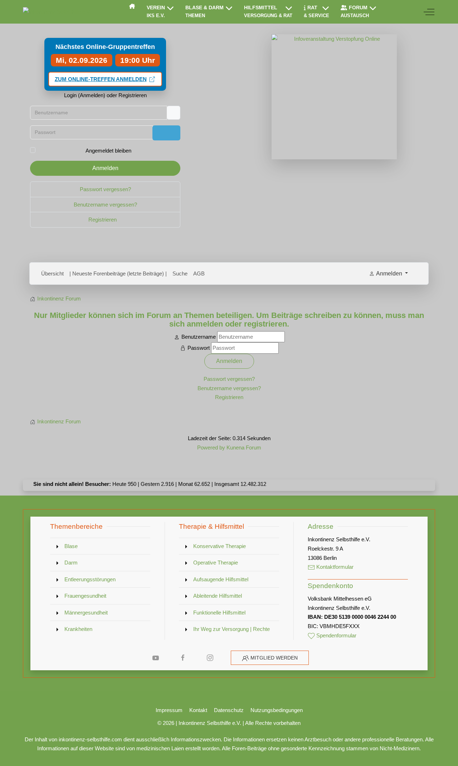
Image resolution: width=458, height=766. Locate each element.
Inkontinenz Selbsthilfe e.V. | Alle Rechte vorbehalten (240, 723)
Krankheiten (78, 629)
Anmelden (105, 168)
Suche (179, 273)
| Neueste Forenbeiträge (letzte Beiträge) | (118, 273)
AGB (199, 273)
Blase (71, 546)
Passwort (198, 348)
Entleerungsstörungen (90, 579)
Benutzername (198, 337)
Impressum (169, 710)
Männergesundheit (86, 613)
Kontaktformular (334, 567)
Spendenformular (335, 635)
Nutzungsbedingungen (276, 710)
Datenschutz (229, 710)
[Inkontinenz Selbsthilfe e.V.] (57, 11)
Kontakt (198, 710)
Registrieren (103, 220)
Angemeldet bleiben (108, 151)
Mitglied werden (274, 658)
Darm (71, 562)
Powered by (211, 447)
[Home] (132, 6)
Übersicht (52, 273)
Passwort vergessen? (105, 189)
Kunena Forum (243, 447)
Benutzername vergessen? (105, 205)
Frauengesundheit (85, 596)
